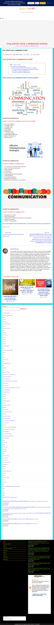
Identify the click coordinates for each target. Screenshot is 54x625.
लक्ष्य (3, 490)
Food (3, 361)
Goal (3, 365)
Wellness (4, 473)
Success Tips (5, 457)
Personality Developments (7, 436)
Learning (4, 396)
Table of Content (16, 64)
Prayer (3, 440)
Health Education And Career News (9, 381)
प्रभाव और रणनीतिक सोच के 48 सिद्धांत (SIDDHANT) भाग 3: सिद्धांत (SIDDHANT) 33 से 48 (20, 519)
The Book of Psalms (6, 462)
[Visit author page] (5, 251)
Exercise (3, 352)
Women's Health (5, 477)
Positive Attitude (5, 438)
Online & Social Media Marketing (9, 427)
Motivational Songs (6, 416)
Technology (4, 460)
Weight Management (6, 471)
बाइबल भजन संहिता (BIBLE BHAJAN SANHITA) (11, 486)
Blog (3, 330)
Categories (5, 617)
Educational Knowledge (7, 350)
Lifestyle (3, 403)
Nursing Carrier (5, 422)
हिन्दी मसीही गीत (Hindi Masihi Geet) (9, 497)
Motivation (4, 414)
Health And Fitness (6, 372)
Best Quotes (4, 321)
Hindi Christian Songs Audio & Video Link (11, 387)
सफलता (3, 493)
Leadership (4, 394)
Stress (3, 453)
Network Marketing (6, 418)
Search (4, 306)
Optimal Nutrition (5, 431)
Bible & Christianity (6, 324)
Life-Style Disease (6, 400)
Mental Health (5, 409)
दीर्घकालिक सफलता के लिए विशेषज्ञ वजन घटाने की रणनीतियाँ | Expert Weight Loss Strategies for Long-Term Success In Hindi (38, 543)
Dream (3, 348)
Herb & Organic (5, 385)
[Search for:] (5, 18)
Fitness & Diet (5, 359)
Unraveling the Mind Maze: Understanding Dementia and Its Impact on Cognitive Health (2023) (43, 292)
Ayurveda (4, 319)
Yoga (3, 479)
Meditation (4, 407)
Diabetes (4, 343)
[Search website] (52, 18)
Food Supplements (6, 363)
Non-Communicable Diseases (8, 420)
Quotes (3, 444)
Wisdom (4, 475)
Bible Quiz (4, 326)
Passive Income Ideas (7, 433)
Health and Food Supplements (8, 374)
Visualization (5, 464)
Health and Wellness (6, 376)
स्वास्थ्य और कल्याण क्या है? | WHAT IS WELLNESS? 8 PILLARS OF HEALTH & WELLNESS (27, 290)
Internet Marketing (6, 389)
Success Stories (5, 455)
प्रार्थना (3, 484)
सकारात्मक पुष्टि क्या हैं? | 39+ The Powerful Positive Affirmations (10, 298)
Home (17, 46)
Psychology (4, 442)
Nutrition (4, 425)
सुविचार (3, 495)
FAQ (6, 226)
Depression (4, 341)
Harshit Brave (8, 54)
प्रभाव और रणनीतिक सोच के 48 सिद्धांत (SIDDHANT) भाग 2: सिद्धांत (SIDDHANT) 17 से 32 (20, 523)
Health (3, 370)
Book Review (4, 335)
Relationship (4, 447)
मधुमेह (3, 488)
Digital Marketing (5, 346)
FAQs (21, 46)
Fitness (3, 357)
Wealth (3, 468)
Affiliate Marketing (6, 313)
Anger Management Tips (7, 315)
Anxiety (3, 317)
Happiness (4, 368)
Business (4, 337)
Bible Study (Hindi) (6, 328)
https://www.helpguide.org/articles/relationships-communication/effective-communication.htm (26, 223)
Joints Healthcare (6, 392)
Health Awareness (6, 378)
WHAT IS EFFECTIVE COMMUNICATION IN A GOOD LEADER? (20, 78)
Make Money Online (6, 405)
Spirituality (4, 449)
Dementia (4, 339)
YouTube (4, 482)
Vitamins (4, 466)
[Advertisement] (27, 31)
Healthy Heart (5, 383)
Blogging (4, 332)
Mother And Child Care (7, 411)
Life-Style (4, 398)
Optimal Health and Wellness (8, 429)
